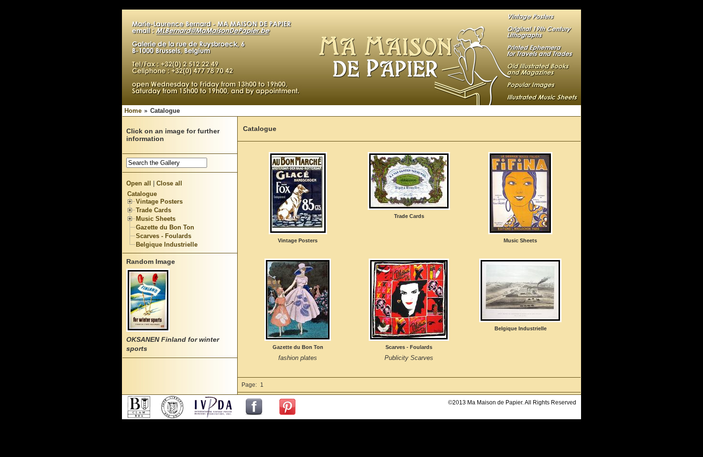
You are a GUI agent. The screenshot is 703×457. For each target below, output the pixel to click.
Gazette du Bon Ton (165, 227)
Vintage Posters (159, 201)
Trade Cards (153, 210)
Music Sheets (156, 218)
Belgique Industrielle (167, 244)
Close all (169, 183)
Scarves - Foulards (163, 235)
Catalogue (142, 193)
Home (133, 110)
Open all (138, 183)
